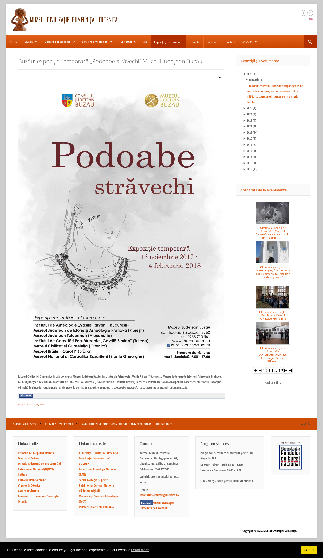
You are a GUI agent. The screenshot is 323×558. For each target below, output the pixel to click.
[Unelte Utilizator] (218, 77)
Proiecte (194, 42)
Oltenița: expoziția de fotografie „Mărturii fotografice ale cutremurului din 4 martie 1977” (273, 232)
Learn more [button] (140, 550)
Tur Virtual (125, 42)
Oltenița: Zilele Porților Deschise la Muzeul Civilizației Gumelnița (273, 315)
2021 (247, 132)
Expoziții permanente (57, 42)
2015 (247, 169)
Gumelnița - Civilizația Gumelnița (98, 453)
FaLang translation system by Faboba (31, 405)
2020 (247, 138)
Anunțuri (247, 42)
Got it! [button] (309, 550)
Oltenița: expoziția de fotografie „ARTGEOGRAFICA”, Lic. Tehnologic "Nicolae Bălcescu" (273, 354)
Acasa (13, 42)
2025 (247, 108)
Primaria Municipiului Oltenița (36, 453)
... (275, 370)
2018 (247, 151)
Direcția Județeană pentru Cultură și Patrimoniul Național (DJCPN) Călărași (39, 469)
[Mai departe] (286, 370)
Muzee (28, 42)
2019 (247, 144)
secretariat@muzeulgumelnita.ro (159, 495)
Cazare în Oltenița (28, 491)
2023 (247, 120)
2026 (247, 74)
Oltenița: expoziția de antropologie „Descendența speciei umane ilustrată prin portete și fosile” (273, 272)
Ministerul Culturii (28, 458)
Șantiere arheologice (94, 42)
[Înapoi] (260, 370)
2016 (247, 163)
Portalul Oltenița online (32, 480)
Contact (230, 42)
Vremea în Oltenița (29, 485)
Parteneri (212, 42)
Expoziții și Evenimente (168, 42)
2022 (247, 126)
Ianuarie (252, 80)
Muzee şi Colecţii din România (96, 507)
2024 (247, 114)
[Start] (255, 370)
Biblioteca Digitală (89, 491)
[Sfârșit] (290, 370)
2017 (247, 156)
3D (145, 42)
